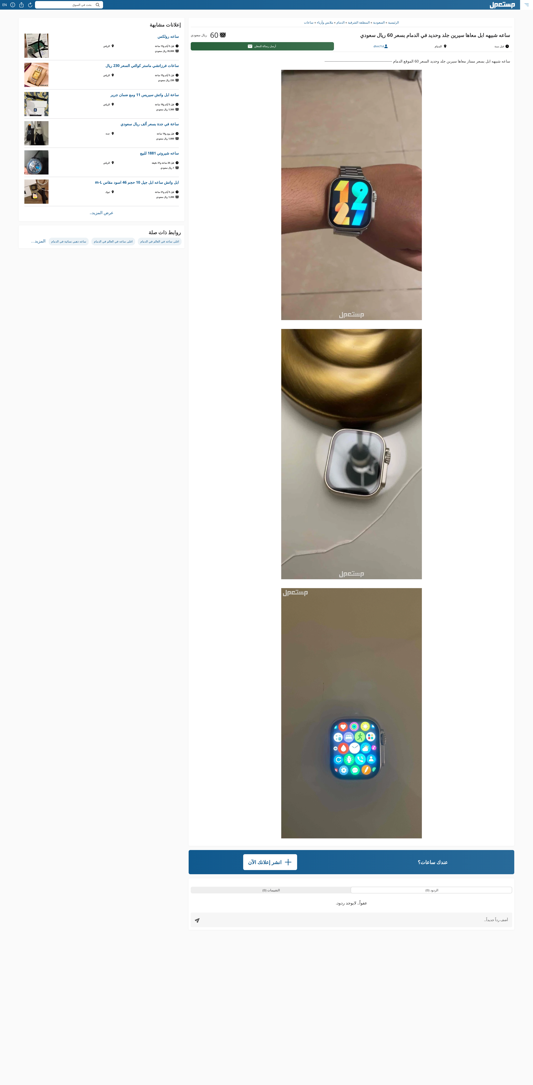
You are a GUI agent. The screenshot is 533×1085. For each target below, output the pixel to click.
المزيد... (38, 241)
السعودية (379, 22)
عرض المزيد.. (101, 212)
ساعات (309, 22)
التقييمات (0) (271, 890)
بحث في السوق (82, 5)
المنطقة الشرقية (359, 22)
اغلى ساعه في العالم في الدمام (159, 241)
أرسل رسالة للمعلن (265, 46)
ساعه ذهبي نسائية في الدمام (68, 241)
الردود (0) (432, 890)
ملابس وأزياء (325, 22)
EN (4, 4)
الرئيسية (393, 22)
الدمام (340, 22)
